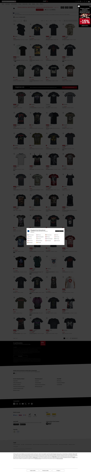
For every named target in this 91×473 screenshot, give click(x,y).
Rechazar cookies (45, 470)
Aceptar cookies (32, 470)
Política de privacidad (60, 458)
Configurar (58, 470)
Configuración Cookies (38, 458)
